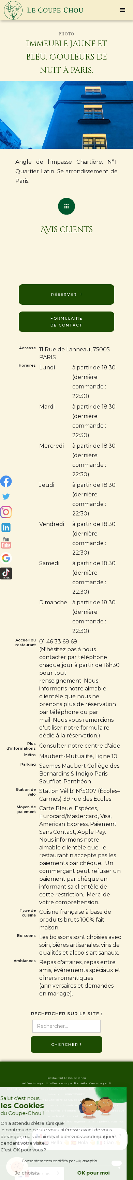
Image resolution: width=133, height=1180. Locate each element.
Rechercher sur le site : (66, 1013)
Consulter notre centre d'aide (79, 746)
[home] (42, 10)
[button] (123, 10)
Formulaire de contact (66, 322)
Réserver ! (66, 294)
